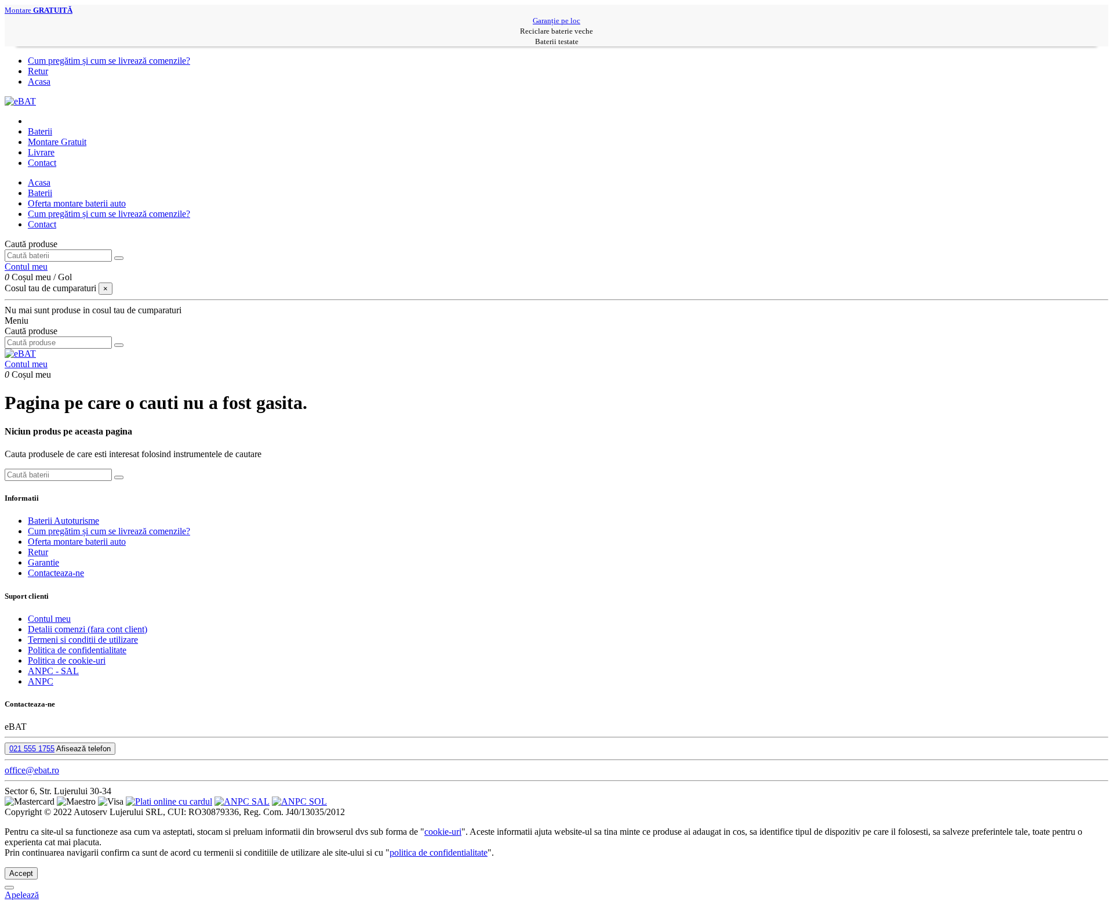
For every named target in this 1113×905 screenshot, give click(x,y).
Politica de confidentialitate (77, 650)
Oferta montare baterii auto (77, 203)
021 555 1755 (31, 748)
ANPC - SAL (53, 671)
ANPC (40, 681)
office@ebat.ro (32, 770)
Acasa (39, 81)
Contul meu (49, 619)
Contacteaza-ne (56, 573)
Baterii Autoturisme (63, 521)
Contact (42, 224)
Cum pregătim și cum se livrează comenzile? (109, 61)
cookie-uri (442, 832)
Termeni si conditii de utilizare (83, 640)
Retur (38, 71)
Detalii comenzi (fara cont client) (87, 629)
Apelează (22, 895)
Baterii (40, 193)
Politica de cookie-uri (67, 660)
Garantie (43, 562)
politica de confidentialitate (439, 852)
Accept (21, 873)
